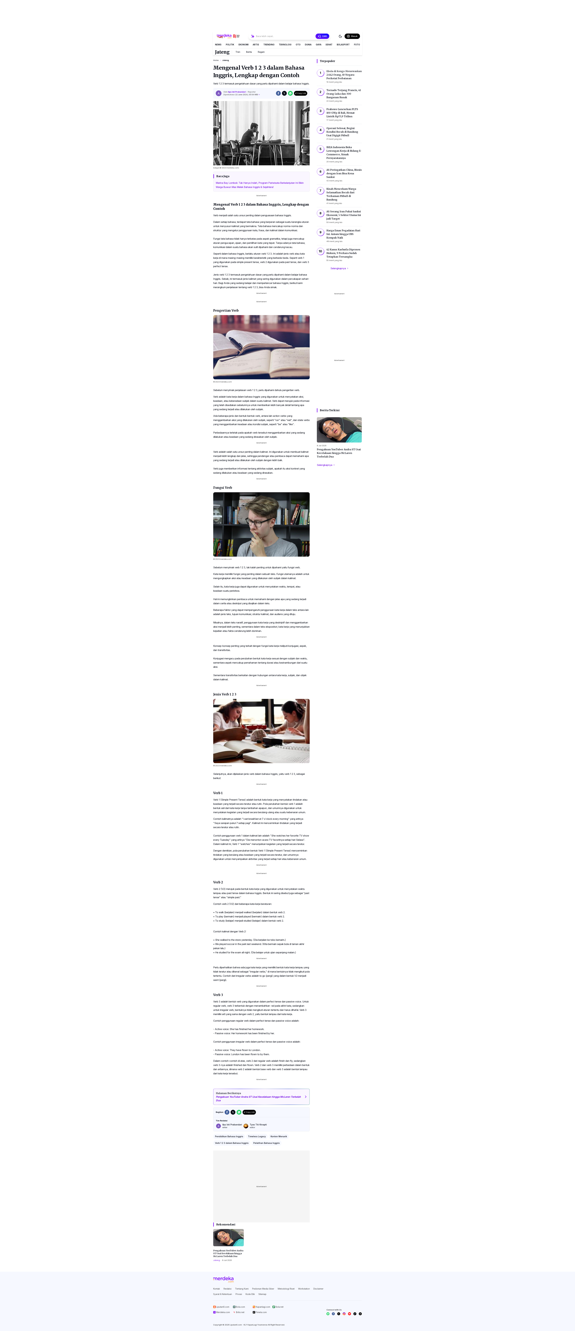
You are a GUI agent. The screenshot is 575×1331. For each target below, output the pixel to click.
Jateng (222, 52)
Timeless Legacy (257, 1136)
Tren (238, 52)
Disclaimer (318, 1288)
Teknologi (285, 44)
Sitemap (262, 1294)
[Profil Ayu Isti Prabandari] (219, 93)
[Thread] (360, 1313)
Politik (230, 44)
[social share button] (278, 93)
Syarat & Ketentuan (222, 1294)
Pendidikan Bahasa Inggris (229, 1136)
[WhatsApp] (327, 1313)
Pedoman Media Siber (263, 1288)
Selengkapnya (338, 268)
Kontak (216, 1288)
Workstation (304, 1288)
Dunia (308, 44)
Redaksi (227, 1288)
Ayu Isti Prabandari (237, 92)
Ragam (261, 52)
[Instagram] (344, 1313)
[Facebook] (333, 1313)
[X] (338, 1313)
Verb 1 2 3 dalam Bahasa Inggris (232, 1143)
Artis (256, 44)
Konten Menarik (279, 1136)
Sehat (329, 44)
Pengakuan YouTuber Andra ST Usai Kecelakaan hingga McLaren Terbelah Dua (228, 1253)
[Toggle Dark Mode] (340, 36)
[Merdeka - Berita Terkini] (228, 36)
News (218, 44)
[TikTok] (354, 1313)
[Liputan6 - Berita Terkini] (223, 1279)
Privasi (239, 1294)
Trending (268, 44)
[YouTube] (349, 1313)
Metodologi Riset (286, 1288)
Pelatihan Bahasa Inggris (266, 1143)
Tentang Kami (242, 1288)
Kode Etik (250, 1294)
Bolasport (343, 44)
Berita (249, 52)
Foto (357, 44)
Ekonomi (244, 44)
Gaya (318, 44)
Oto (298, 44)
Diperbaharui (240, 94)
